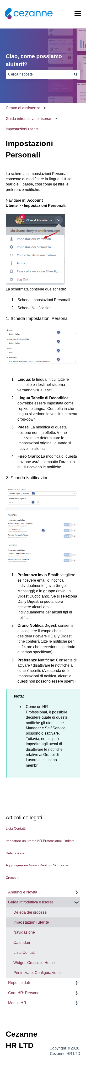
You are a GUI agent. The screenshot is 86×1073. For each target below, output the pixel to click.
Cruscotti (12, 877)
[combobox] (38, 74)
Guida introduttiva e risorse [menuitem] (31, 902)
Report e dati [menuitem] (19, 983)
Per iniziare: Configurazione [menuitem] (37, 973)
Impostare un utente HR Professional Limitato (40, 841)
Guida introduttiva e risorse (28, 119)
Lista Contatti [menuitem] (24, 952)
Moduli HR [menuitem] (17, 1003)
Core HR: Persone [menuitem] (23, 993)
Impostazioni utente (22, 129)
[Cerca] (75, 74)
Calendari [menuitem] (21, 942)
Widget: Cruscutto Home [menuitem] (34, 963)
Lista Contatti (16, 828)
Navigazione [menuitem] (24, 932)
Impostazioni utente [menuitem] (31, 922)
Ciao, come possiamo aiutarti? (34, 60)
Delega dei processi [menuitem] (30, 912)
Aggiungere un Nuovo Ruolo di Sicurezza (37, 865)
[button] (76, 892)
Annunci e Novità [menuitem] (22, 892)
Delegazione (15, 853)
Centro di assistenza (23, 108)
